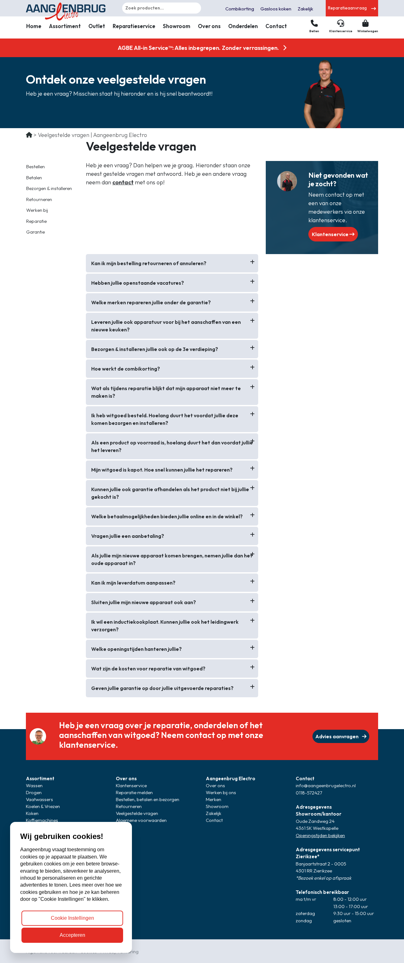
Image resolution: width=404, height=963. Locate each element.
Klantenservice (330, 234)
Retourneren (39, 199)
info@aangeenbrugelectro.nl (326, 785)
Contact (276, 26)
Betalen (34, 178)
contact (123, 182)
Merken (213, 799)
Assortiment (65, 26)
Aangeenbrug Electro (230, 779)
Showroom (176, 26)
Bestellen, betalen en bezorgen (147, 799)
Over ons (209, 26)
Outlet (96, 26)
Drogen (34, 792)
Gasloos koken (275, 9)
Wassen (34, 785)
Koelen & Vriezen (43, 806)
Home (33, 26)
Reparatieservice (134, 26)
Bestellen (35, 166)
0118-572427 (309, 793)
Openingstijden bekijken (320, 835)
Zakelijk (305, 9)
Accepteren (72, 935)
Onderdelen (243, 26)
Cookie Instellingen (72, 918)
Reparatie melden (134, 792)
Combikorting (239, 9)
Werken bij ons (221, 792)
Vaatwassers (39, 799)
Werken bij (37, 210)
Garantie (35, 232)
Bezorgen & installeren (49, 188)
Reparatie (36, 221)
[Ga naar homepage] (67, 8)
